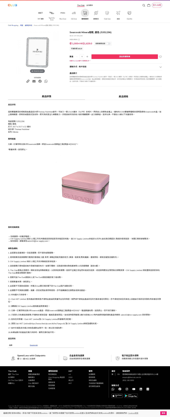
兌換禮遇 (31, 380)
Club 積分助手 (33, 383)
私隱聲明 (92, 374)
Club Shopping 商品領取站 (56, 378)
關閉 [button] (163, 413)
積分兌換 (31, 386)
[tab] (46, 96)
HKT (70, 383)
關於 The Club (13, 374)
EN (118, 374)
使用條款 (92, 377)
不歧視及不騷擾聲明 (96, 383)
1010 (70, 377)
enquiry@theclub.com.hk (131, 377)
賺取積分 (31, 377)
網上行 (70, 380)
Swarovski (34, 345)
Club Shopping (13, 25)
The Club (81, 5)
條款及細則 (93, 380)
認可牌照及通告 (94, 386)
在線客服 (51, 388)
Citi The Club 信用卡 (15, 380)
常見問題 (51, 385)
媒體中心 (11, 383)
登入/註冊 (157, 5)
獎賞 (21, 25)
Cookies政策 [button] (133, 413)
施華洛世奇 (28, 25)
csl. (69, 374)
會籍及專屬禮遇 (34, 374)
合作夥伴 (89, 5)
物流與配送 (52, 374)
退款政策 (51, 382)
